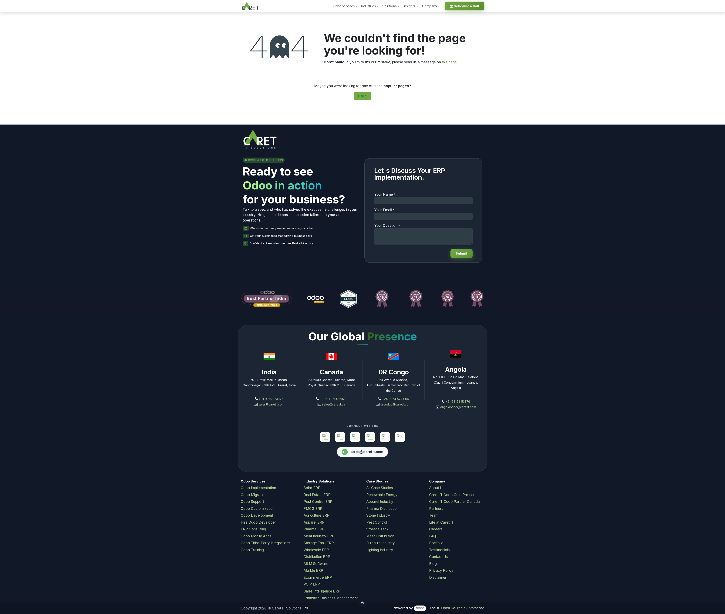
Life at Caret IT (441, 522)
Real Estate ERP (317, 495)
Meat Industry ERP (319, 536)
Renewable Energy (381, 495)
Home (362, 96)
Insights (409, 6)
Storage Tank (377, 529)
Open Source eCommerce (462, 608)
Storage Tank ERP (319, 543)
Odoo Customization (258, 508)
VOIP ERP (312, 584)
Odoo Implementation (258, 488)
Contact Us (438, 557)
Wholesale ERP (316, 550)
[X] (400, 437)
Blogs (434, 564)
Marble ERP (313, 570)
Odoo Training (252, 550)
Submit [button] (461, 253)
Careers (436, 529)
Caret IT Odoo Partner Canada (454, 501)
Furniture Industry (380, 543)
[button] (362, 602)
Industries (368, 6)
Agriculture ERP (316, 515)
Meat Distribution (380, 536)
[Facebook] (385, 437)
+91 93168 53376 (271, 399)
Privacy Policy (441, 570)
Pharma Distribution (382, 508)
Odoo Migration (253, 495)
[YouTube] (355, 437)
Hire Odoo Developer (258, 522)
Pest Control (376, 522)
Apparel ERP (314, 522)
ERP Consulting (253, 529)
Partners (436, 508)
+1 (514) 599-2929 (332, 399)
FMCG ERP (313, 508)
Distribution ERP (317, 557)
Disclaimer (438, 577)
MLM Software (316, 564)
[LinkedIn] (340, 437)
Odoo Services (344, 6)
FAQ (432, 536)
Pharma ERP (314, 529)
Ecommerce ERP (318, 577)
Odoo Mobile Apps (256, 536)
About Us (436, 488)
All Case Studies (379, 488)
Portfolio (436, 543)
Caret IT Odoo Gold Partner (452, 495)
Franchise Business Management (331, 598)
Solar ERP (312, 488)
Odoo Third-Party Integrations (265, 543)
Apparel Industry (379, 501)
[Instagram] (370, 437)
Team (433, 515)
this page (449, 62)
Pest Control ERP (318, 501)
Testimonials (439, 550)
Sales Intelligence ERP (322, 591)
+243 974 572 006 (395, 399)
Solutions (389, 6)
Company (429, 6)
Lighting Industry (379, 550)
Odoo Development (257, 515)
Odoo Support (252, 501)
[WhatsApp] (325, 437)
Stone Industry (378, 515)
